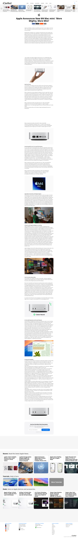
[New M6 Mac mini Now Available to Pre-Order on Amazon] (60, 8)
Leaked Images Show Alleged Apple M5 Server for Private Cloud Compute (14, 10)
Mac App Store (22, 529)
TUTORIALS (32, 3)
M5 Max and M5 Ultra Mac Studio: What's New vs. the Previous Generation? (68, 10)
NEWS (27, 3)
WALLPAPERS (37, 3)
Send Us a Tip (68, 525)
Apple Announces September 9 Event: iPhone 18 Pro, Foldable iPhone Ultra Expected (21, 11)
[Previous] (1, 8)
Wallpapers (53, 526)
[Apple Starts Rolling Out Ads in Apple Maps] (29, 8)
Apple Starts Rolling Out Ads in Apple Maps (29, 10)
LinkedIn (8, 528)
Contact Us (67, 526)
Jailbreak (53, 532)
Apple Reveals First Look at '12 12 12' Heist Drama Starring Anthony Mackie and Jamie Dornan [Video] (37, 11)
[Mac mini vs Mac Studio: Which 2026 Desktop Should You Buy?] (53, 8)
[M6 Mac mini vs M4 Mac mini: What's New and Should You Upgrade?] (45, 8)
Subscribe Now (39, 527)
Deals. (5, 489)
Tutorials (53, 525)
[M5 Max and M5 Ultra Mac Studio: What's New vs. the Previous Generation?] (68, 8)
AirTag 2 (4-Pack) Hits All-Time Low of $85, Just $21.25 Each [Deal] (25, 494)
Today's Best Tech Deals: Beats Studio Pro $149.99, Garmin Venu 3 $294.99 (71, 494)
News (53, 524)
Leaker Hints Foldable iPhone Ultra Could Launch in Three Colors (6, 10)
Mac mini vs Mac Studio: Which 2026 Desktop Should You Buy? (52, 10)
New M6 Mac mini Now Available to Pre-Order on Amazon (60, 10)
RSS (7, 530)
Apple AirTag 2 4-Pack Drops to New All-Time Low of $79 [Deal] (10, 494)
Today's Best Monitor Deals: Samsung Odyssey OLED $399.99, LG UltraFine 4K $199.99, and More (56, 495)
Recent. (5, 454)
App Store (21, 528)
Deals (53, 528)
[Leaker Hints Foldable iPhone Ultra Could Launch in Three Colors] (6, 8)
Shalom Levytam (43, 25)
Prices (53, 527)
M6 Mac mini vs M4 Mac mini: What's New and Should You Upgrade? (45, 10)
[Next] (76, 8)
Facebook (8, 524)
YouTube (8, 529)
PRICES (47, 3)
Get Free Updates (46, 429)
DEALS (50, 3)
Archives (53, 533)
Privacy (75, 536)
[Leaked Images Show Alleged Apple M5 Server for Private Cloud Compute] (14, 8)
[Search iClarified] (74, 3)
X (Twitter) (8, 525)
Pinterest (8, 527)
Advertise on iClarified (69, 524)
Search (53, 534)
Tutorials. (6, 476)
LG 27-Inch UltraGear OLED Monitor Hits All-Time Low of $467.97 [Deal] (41, 494)
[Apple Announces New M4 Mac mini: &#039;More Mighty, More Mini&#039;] (39, 74)
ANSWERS (42, 3)
